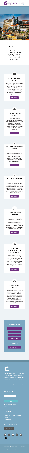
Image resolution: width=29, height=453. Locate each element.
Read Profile (14, 97)
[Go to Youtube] (13, 435)
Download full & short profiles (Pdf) (14, 328)
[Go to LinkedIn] (17, 435)
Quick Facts (14, 335)
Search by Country (14, 347)
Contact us (8, 428)
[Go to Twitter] (5, 435)
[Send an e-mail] (21, 435)
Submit (11, 401)
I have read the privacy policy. (10, 405)
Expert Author (14, 338)
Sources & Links (14, 332)
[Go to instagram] (6, 438)
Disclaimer (19, 449)
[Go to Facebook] (9, 435)
